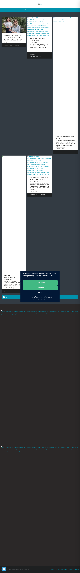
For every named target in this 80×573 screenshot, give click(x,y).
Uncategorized (69, 152)
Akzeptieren (40, 282)
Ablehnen (40, 288)
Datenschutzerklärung (62, 569)
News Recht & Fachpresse (35, 56)
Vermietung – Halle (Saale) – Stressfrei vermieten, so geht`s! (13, 37)
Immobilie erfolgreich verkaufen (9, 277)
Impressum (53, 569)
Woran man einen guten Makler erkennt (37, 41)
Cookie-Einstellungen (74, 569)
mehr (40, 293)
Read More (34, 51)
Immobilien (16, 45)
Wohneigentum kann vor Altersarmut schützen (39, 179)
